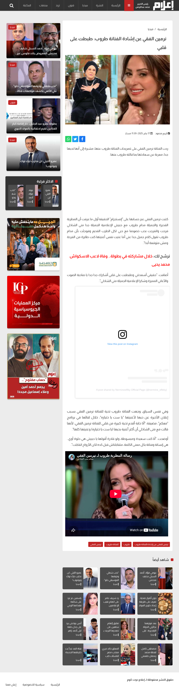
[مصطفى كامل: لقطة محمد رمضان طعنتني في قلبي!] (165, 654)
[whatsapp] (68, 139)
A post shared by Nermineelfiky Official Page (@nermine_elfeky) (131, 389)
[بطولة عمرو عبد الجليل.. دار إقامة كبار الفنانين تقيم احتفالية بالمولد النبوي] (33, 115)
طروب (126, 544)
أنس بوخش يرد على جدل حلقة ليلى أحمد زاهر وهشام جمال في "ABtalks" (72, 630)
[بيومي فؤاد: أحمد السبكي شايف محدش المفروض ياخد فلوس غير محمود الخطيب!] (165, 578)
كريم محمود (161, 133)
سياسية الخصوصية (33, 684)
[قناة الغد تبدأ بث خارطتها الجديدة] (90, 654)
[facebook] (82, 139)
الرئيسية (115, 5)
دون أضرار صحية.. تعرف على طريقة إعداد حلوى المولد (147, 602)
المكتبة (27, 5)
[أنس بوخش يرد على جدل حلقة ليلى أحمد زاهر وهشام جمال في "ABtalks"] (90, 629)
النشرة (99, 5)
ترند (58, 5)
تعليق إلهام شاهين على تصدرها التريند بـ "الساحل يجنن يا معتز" (111, 630)
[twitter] (75, 139)
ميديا (85, 5)
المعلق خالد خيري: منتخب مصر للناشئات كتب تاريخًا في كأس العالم (110, 656)
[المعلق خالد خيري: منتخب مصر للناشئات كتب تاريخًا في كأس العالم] (128, 654)
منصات (43, 5)
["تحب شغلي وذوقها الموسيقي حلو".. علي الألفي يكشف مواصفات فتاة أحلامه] (128, 578)
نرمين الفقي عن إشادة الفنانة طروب (151, 544)
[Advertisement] (117, 188)
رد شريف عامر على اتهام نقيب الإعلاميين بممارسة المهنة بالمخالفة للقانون (110, 605)
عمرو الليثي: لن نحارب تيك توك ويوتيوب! (73, 576)
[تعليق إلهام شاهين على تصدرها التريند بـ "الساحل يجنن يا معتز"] (128, 629)
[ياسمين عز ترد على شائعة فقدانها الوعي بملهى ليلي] (90, 604)
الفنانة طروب (112, 544)
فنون (71, 5)
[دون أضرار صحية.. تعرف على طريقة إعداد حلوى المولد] (165, 604)
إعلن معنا (11, 684)
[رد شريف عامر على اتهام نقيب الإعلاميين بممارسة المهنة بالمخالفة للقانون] (128, 604)
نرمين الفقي (95, 544)
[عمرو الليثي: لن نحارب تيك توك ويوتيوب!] (90, 578)
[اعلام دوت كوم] (162, 5)
